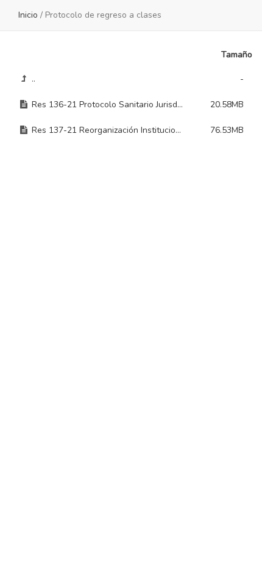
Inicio (28, 15)
